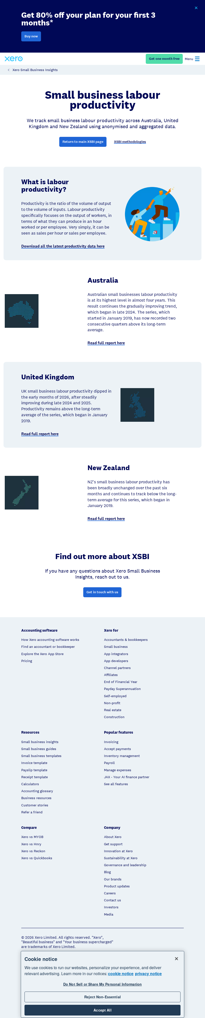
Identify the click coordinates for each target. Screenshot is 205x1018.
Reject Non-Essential (102, 996)
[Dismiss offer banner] (196, 7)
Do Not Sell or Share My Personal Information (102, 984)
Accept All (102, 1010)
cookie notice (121, 973)
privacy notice (148, 973)
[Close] (176, 958)
